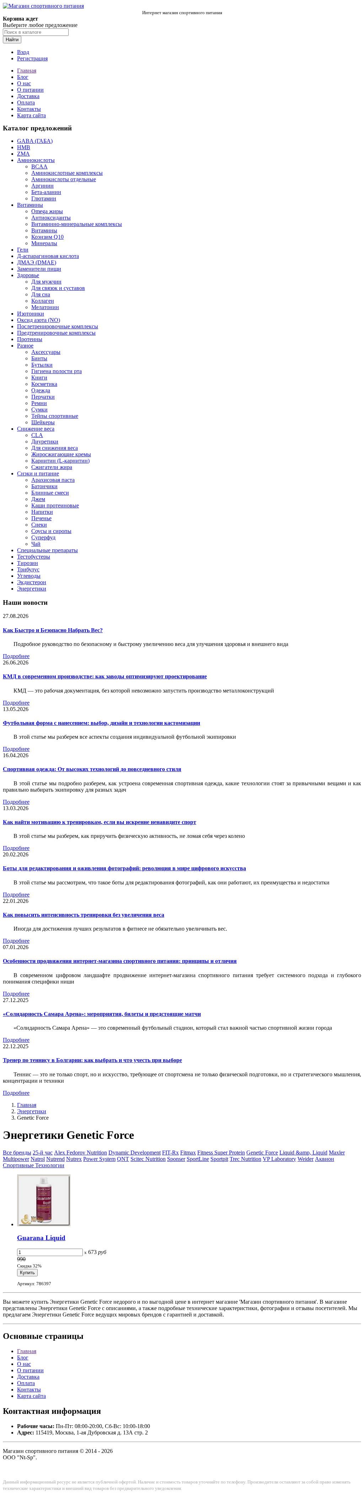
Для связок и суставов (58, 288)
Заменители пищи (39, 269)
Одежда (40, 390)
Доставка (28, 96)
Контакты (29, 109)
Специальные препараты (47, 550)
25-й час (43, 1152)
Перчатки (43, 397)
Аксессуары (45, 352)
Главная (26, 71)
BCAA (39, 166)
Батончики (44, 486)
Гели (22, 250)
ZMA (23, 154)
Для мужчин (46, 282)
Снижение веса (35, 429)
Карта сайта (31, 115)
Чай (36, 544)
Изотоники (30, 314)
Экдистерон (31, 582)
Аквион (324, 1159)
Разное (25, 346)
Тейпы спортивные (54, 416)
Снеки (39, 525)
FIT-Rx (170, 1152)
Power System (99, 1159)
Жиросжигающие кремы (61, 454)
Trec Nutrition (245, 1159)
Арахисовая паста (53, 480)
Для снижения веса (54, 448)
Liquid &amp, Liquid (303, 1152)
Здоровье (28, 275)
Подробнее (16, 656)
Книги (39, 378)
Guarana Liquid (41, 1238)
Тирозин (27, 563)
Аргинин (42, 186)
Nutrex (74, 1159)
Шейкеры (43, 422)
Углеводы (29, 576)
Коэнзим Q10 (47, 237)
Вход (23, 52)
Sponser (176, 1159)
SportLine (198, 1159)
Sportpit (219, 1159)
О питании (30, 90)
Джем (38, 499)
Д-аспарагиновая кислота (48, 256)
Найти (12, 39)
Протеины (29, 339)
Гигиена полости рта (56, 371)
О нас (24, 83)
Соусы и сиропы (51, 531)
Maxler (337, 1152)
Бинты (39, 358)
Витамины (30, 205)
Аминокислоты (36, 160)
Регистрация (32, 58)
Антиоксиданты (51, 218)
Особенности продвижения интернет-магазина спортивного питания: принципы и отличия (120, 961)
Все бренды (17, 1152)
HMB (23, 147)
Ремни (39, 403)
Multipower (16, 1159)
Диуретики (44, 441)
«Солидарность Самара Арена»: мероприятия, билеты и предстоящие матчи (102, 1014)
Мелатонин (45, 307)
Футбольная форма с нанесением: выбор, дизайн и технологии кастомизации (101, 723)
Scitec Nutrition (148, 1159)
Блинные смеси (50, 493)
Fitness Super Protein (221, 1152)
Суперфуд (43, 537)
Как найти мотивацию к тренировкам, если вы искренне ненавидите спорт (99, 822)
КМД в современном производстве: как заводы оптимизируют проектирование (105, 676)
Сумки (39, 409)
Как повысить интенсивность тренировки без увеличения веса (83, 915)
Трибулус (28, 569)
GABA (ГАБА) (35, 141)
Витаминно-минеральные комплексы (76, 224)
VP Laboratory (279, 1159)
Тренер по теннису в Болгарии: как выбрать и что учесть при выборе (92, 1060)
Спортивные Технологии (33, 1165)
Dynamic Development (134, 1152)
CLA (37, 435)
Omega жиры (47, 211)
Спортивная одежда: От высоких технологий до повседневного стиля (92, 769)
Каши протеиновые (55, 505)
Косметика (44, 384)
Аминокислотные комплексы (67, 173)
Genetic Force (262, 1152)
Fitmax (188, 1152)
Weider (306, 1159)
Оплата (26, 102)
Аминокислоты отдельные (63, 179)
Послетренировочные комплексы (57, 326)
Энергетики (31, 589)
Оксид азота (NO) (38, 320)
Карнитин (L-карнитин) (60, 461)
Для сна (40, 294)
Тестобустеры (33, 557)
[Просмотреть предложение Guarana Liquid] (43, 1224)
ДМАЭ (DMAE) (36, 262)
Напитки (42, 512)
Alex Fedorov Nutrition (80, 1152)
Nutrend (55, 1159)
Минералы (44, 243)
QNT (123, 1159)
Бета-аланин (46, 192)
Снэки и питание (38, 473)
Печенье (41, 518)
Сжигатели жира (51, 467)
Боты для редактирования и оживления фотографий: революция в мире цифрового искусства (124, 868)
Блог (22, 77)
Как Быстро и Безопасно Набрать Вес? (53, 630)
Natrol (38, 1159)
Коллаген (42, 301)
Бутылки (42, 365)
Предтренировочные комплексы (56, 333)
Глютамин (43, 198)
